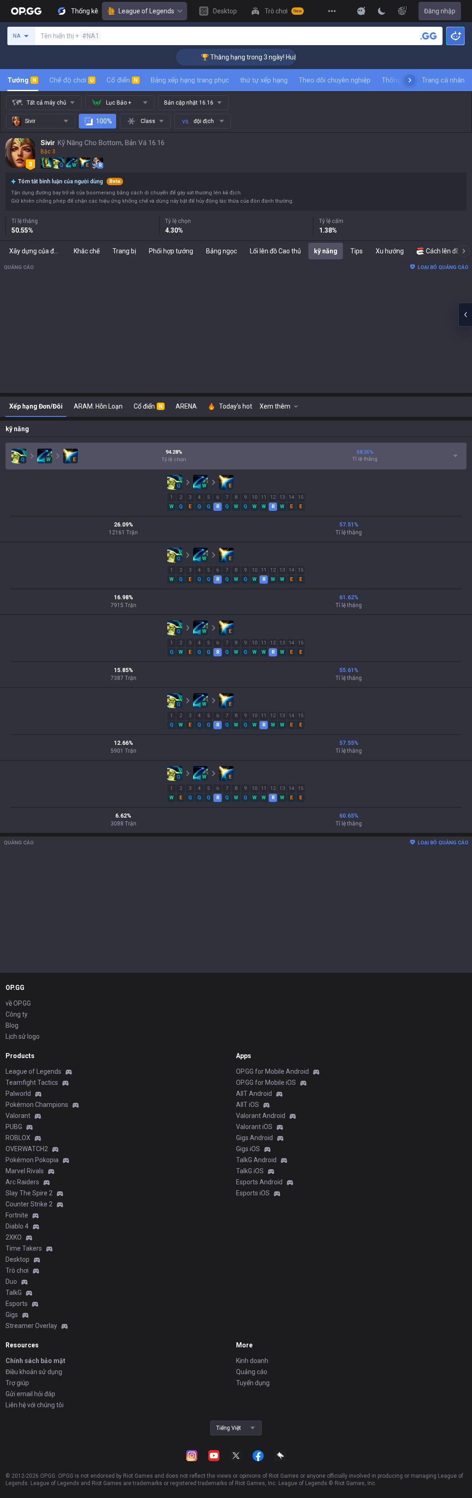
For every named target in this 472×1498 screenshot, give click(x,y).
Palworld (18, 1093)
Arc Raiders (22, 1182)
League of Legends (146, 11)
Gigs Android (254, 1137)
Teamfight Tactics (32, 1082)
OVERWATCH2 (27, 1149)
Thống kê (396, 80)
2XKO (14, 1237)
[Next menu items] (409, 80)
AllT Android (254, 1093)
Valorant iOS (254, 1126)
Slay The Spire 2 (29, 1193)
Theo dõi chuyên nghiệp (335, 80)
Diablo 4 (17, 1226)
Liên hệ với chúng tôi (35, 1405)
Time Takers (24, 1248)
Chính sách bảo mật (35, 1360)
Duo (11, 1281)
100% (104, 121)
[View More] (332, 11)
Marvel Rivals (25, 1171)
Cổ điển (122, 80)
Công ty (17, 1014)
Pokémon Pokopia (32, 1160)
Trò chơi (17, 1270)
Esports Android (259, 1182)
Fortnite (17, 1215)
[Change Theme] (381, 11)
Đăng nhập (439, 11)
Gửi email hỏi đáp (30, 1394)
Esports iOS (253, 1193)
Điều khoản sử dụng (34, 1371)
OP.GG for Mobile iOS (266, 1082)
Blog (12, 1025)
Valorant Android (260, 1115)
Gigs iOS (248, 1149)
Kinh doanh (252, 1360)
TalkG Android (256, 1160)
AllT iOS (247, 1104)
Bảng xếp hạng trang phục (190, 80)
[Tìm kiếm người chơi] (428, 36)
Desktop (18, 1259)
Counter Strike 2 (29, 1204)
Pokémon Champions (37, 1104)
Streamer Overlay (31, 1325)
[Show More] (361, 11)
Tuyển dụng (253, 1383)
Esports (17, 1303)
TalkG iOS (250, 1171)
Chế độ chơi (71, 80)
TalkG (14, 1292)
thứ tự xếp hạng (264, 80)
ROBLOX (18, 1137)
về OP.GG (18, 1003)
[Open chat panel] (465, 315)
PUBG (14, 1126)
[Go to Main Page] (26, 11)
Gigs (12, 1314)
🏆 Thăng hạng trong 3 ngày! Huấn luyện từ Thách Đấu (263, 57)
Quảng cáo (251, 1371)
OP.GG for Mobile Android (272, 1071)
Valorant (18, 1115)
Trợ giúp (17, 1383)
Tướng (21, 80)
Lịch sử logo (23, 1036)
